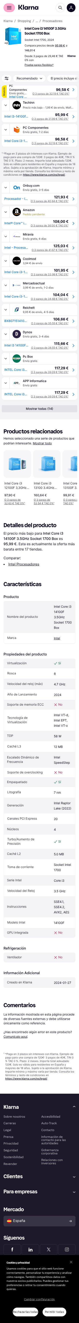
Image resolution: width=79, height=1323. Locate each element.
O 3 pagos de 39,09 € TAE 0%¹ (49, 372)
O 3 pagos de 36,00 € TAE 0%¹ (49, 225)
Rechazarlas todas (25, 1312)
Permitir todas (54, 1312)
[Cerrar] (71, 1262)
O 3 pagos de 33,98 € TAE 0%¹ (49, 274)
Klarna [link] (8, 21)
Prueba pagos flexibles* (39, 64)
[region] (39, 1289)
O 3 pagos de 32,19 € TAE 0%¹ (50, 93)
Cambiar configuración (39, 1299)
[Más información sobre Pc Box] (5, 358)
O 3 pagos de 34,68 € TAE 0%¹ (49, 298)
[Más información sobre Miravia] (5, 236)
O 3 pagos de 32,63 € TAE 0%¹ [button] (14, 501)
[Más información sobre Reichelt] (5, 309)
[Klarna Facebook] (12, 1249)
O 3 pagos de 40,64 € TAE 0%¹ (49, 201)
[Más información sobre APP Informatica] (5, 382)
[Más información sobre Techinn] (5, 105)
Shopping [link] (24, 21)
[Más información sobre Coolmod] (5, 260)
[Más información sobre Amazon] (5, 211)
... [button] (37, 21)
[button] (13, 36)
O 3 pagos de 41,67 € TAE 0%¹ (50, 250)
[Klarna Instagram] (66, 1249)
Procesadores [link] (52, 21)
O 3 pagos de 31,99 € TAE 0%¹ (50, 118)
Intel (57, 638)
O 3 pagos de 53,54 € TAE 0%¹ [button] (44, 501)
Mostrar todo (42, 443)
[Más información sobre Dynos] (5, 334)
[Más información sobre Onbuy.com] (5, 187)
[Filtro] (6, 78)
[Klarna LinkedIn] (30, 1249)
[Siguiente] (69, 476)
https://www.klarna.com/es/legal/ (44, 174)
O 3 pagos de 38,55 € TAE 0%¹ (49, 347)
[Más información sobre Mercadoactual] (5, 285)
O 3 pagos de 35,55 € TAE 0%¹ (49, 323)
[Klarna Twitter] (48, 1249)
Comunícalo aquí (15, 1036)
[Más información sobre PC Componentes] (5, 129)
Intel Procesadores (23, 564)
